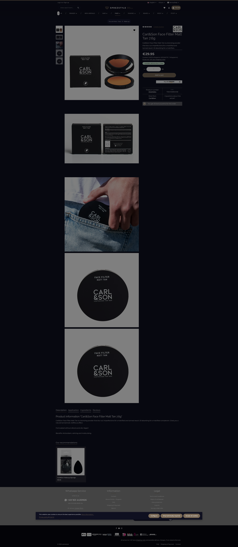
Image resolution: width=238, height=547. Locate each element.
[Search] (78, 8)
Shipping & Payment (113, 505)
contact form (79, 508)
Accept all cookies (192, 516)
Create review (159, 27)
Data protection (157, 502)
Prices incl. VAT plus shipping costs (154, 59)
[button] (169, 82)
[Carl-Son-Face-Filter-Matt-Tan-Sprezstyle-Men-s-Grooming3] (102, 139)
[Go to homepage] (119, 7)
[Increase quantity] (163, 69)
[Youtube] (119, 528)
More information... (87, 514)
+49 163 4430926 (77, 500)
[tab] (61, 410)
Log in (60, 2)
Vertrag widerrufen (157, 508)
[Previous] (58, 13)
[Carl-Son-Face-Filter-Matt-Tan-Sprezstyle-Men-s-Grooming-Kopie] (102, 63)
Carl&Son (152, 98)
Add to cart (159, 75)
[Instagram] (121, 528)
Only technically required (171, 516)
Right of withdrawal (157, 499)
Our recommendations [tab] (66, 442)
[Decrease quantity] (145, 69)
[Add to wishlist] (134, 30)
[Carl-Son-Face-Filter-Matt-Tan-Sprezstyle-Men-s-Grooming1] (102, 214)
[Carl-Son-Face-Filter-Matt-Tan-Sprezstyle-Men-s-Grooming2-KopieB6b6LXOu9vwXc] (102, 366)
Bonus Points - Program (114, 499)
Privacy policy (43, 517)
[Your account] (169, 8)
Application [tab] (73, 410)
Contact (113, 496)
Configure (154, 516)
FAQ (113, 502)
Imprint (157, 505)
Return (113, 508)
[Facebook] (117, 528)
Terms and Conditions (157, 496)
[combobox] (67, 8)
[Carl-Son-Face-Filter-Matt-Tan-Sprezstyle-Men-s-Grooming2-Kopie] (102, 290)
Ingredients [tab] (85, 410)
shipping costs (141, 540)
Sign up (66, 2)
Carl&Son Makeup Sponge (66, 477)
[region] (97, 215)
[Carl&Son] (177, 29)
